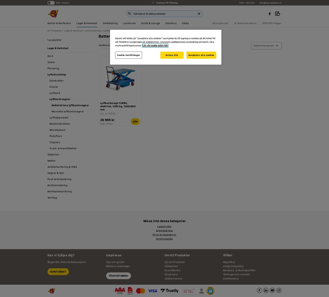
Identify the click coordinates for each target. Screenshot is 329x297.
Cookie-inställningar (128, 55)
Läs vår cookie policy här (155, 45)
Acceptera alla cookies (201, 55)
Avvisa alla (172, 55)
